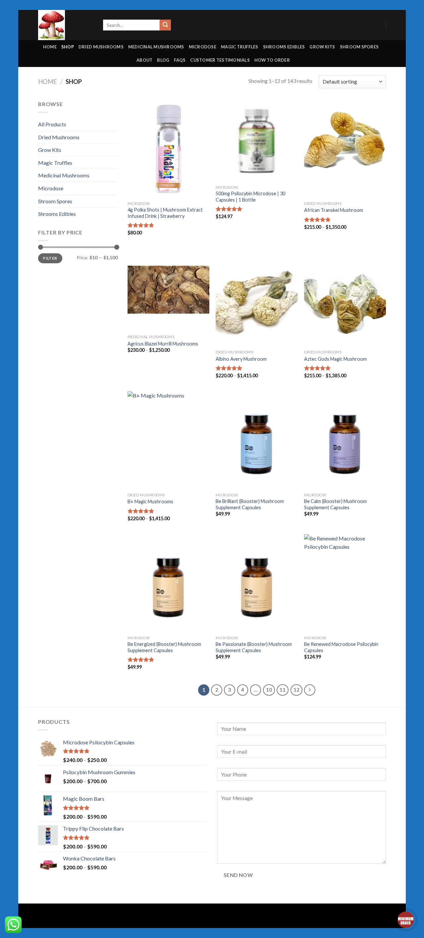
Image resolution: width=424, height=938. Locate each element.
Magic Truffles (239, 46)
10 (269, 690)
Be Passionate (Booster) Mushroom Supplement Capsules (254, 647)
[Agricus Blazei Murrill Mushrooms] (168, 289)
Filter (50, 258)
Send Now (238, 875)
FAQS (180, 60)
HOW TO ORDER (272, 60)
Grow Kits (322, 46)
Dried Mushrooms (101, 46)
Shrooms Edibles (284, 46)
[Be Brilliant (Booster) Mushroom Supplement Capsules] (256, 440)
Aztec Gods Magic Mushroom (335, 359)
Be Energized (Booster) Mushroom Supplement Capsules (164, 647)
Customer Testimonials (219, 60)
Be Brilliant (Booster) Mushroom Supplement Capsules (250, 504)
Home (50, 46)
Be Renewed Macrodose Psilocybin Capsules (341, 647)
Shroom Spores (359, 46)
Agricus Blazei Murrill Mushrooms (163, 343)
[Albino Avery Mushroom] (256, 297)
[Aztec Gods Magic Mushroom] (345, 297)
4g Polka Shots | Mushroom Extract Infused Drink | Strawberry (165, 213)
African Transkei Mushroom (333, 210)
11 (283, 690)
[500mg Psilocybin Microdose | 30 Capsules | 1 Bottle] (256, 141)
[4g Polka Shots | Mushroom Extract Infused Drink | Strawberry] (168, 149)
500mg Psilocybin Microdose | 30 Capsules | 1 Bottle (250, 197)
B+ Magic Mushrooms (150, 501)
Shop (67, 46)
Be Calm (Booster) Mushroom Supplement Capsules (335, 504)
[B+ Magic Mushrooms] (168, 440)
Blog (163, 60)
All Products (52, 124)
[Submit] (165, 25)
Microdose (202, 46)
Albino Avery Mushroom (241, 359)
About (144, 60)
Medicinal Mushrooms (156, 46)
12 (296, 690)
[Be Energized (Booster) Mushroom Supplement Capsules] (168, 583)
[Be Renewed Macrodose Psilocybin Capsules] (345, 583)
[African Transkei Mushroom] (345, 149)
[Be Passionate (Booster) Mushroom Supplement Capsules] (256, 583)
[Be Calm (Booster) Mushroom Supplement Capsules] (345, 440)
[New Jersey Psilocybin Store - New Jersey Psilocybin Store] (65, 25)
